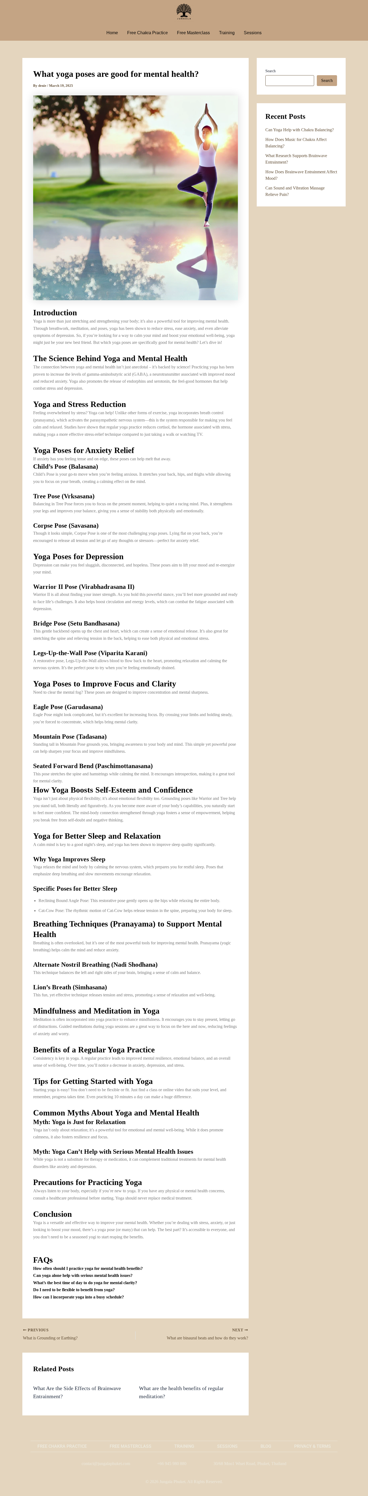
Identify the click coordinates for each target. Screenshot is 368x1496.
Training (227, 32)
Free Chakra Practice (147, 32)
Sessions (253, 32)
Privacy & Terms (312, 1446)
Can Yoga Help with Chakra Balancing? (299, 129)
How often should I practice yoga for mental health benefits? (88, 1268)
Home (112, 32)
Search (270, 71)
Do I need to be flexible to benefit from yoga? (74, 1289)
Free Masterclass (193, 32)
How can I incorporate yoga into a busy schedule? (78, 1297)
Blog (266, 1446)
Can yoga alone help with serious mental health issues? (83, 1275)
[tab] (135, 1268)
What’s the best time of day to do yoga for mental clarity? (85, 1282)
